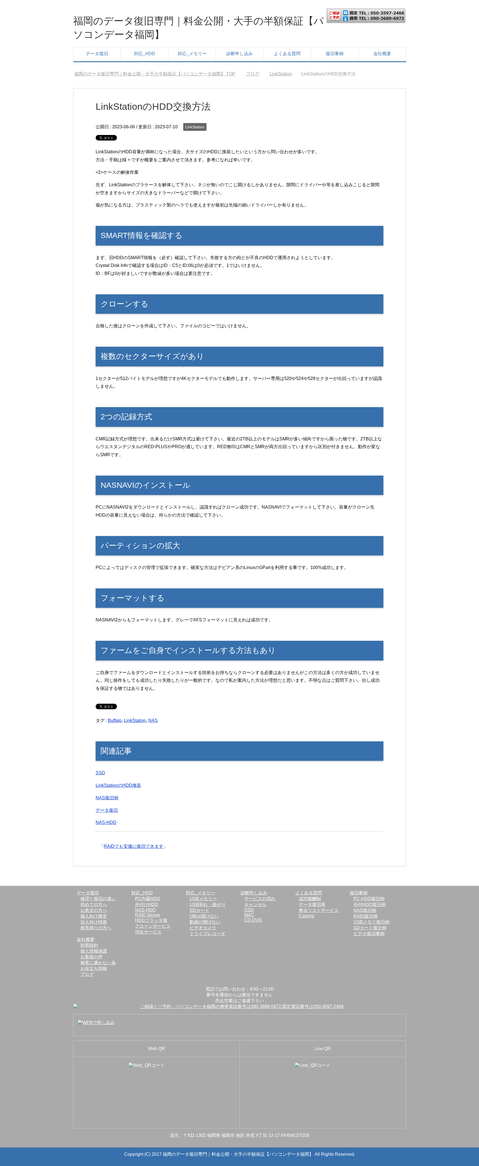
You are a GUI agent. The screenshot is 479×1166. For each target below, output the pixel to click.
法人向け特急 (93, 922)
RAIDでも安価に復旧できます (133, 846)
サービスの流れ (259, 898)
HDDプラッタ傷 (151, 920)
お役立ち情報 (93, 968)
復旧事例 (334, 53)
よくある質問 (287, 53)
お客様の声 (91, 957)
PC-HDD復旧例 (368, 898)
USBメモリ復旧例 (371, 922)
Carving (306, 916)
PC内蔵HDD (147, 898)
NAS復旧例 (107, 797)
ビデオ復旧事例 (368, 933)
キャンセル (255, 904)
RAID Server (147, 915)
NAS (153, 720)
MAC (249, 915)
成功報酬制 (310, 898)
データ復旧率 (312, 904)
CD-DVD (253, 920)
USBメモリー (203, 898)
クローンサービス (152, 926)
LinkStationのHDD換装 (118, 785)
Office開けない (204, 916)
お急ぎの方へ (93, 910)
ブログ (87, 974)
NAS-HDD (106, 822)
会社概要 (382, 53)
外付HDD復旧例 (369, 904)
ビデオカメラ (203, 927)
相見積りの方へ (95, 927)
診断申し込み (239, 53)
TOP (158, 74)
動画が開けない (205, 922)
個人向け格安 (93, 916)
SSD (100, 772)
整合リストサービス (319, 910)
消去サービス (148, 932)
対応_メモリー (192, 53)
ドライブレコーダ (207, 933)
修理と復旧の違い (98, 898)
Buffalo (115, 720)
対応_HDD (144, 53)
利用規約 (89, 945)
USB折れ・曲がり (208, 904)
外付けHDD (146, 904)
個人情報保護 (93, 951)
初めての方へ (93, 904)
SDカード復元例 (369, 927)
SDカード (199, 910)
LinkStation (195, 127)
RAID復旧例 (365, 916)
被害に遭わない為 (98, 962)
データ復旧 (97, 53)
